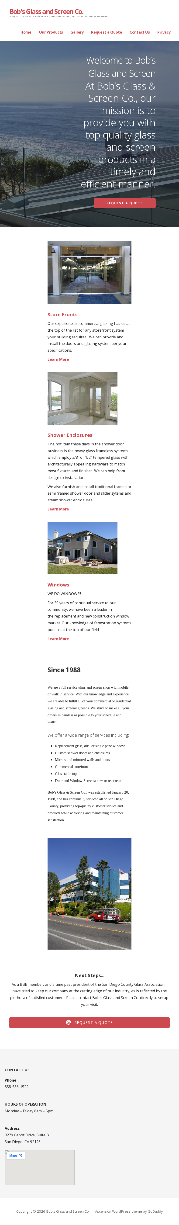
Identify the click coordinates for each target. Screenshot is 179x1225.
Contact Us (140, 32)
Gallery (77, 32)
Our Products (51, 32)
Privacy (164, 32)
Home (26, 32)
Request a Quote (106, 32)
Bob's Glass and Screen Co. (46, 11)
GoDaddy (155, 1211)
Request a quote (125, 203)
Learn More (58, 359)
